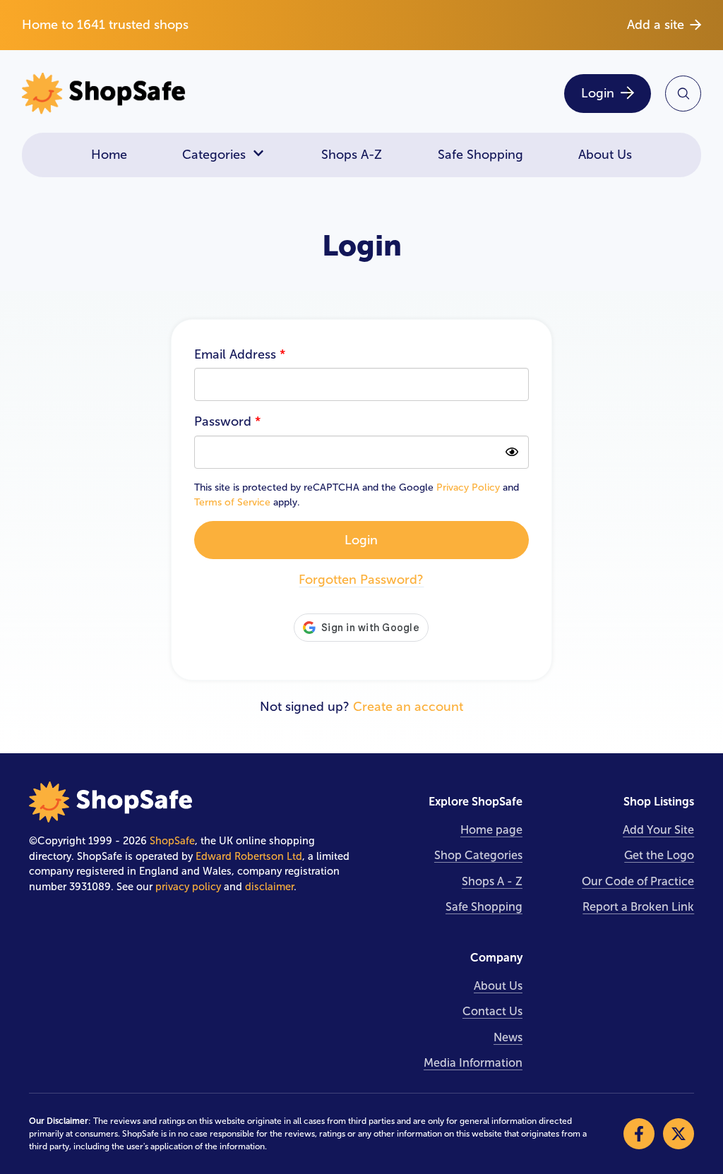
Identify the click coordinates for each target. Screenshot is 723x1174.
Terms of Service (232, 502)
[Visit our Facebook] (639, 1133)
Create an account (408, 707)
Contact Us (492, 1011)
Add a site (655, 25)
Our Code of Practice (638, 881)
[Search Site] (683, 94)
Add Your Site (658, 830)
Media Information (473, 1063)
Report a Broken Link (638, 907)
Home (109, 155)
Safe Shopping (480, 155)
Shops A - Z (492, 881)
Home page (491, 830)
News (508, 1037)
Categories (214, 155)
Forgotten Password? (361, 580)
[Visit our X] (678, 1133)
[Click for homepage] (187, 93)
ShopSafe (172, 840)
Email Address (239, 354)
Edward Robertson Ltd (249, 856)
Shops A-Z (351, 155)
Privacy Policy (468, 487)
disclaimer (269, 886)
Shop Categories (478, 855)
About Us (605, 155)
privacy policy (188, 886)
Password (227, 421)
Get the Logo (659, 855)
